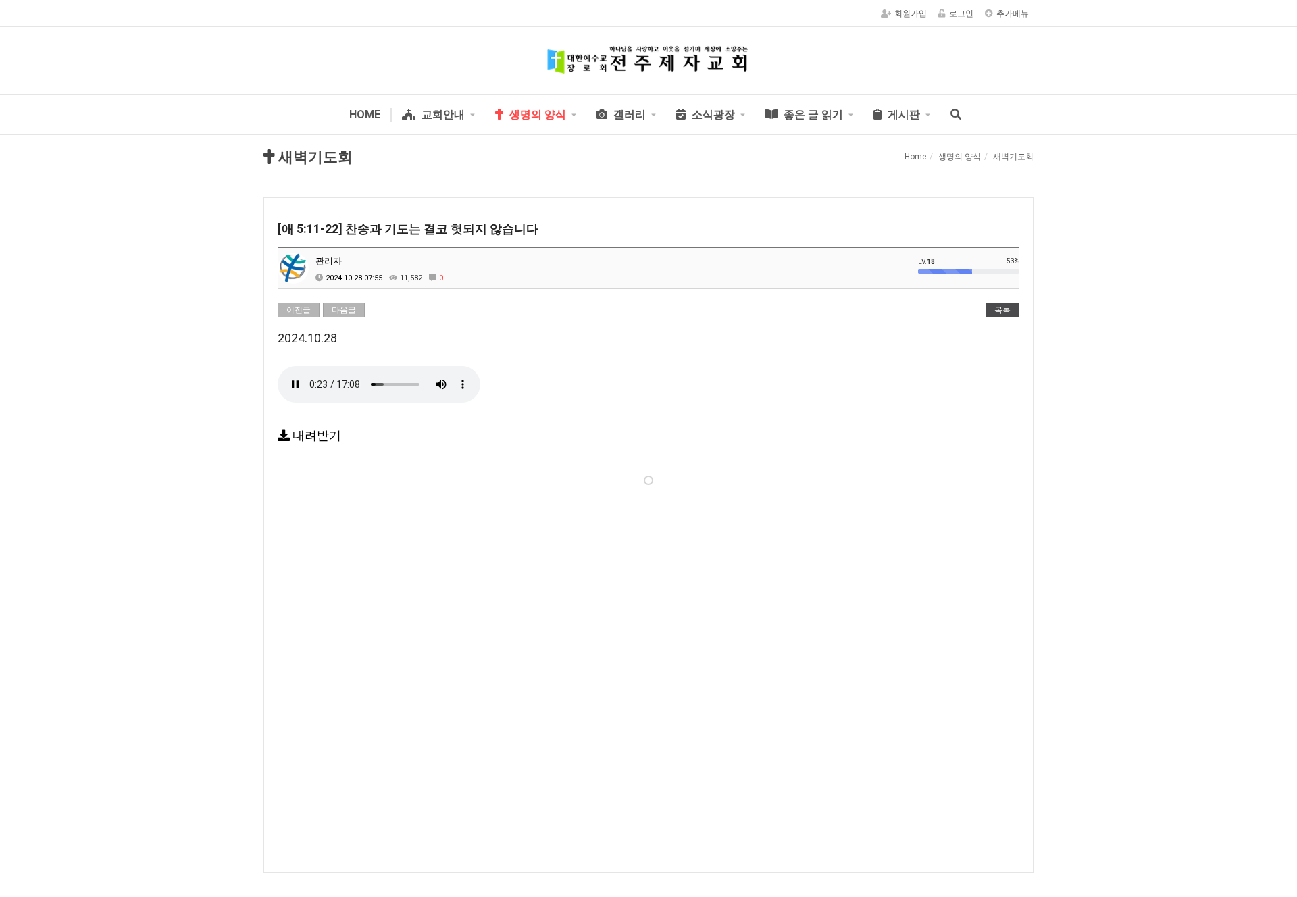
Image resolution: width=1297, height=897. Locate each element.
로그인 (961, 13)
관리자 (328, 261)
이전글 (298, 310)
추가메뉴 (1012, 13)
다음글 (344, 310)
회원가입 (910, 13)
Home (915, 156)
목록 (1002, 310)
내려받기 (315, 435)
